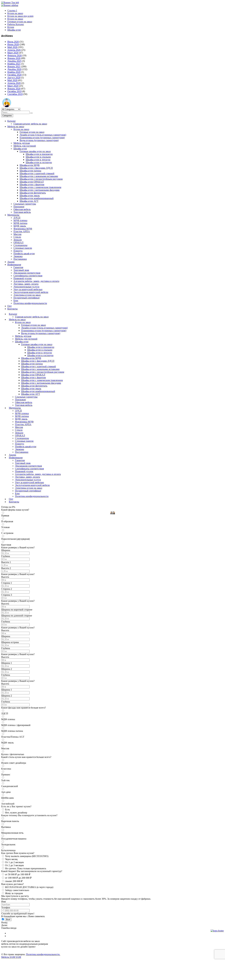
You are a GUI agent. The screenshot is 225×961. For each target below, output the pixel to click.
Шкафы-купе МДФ (30, 165)
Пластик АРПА (21, 231)
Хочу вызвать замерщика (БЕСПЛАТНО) (26, 856)
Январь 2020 (14, 88)
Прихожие (18, 206)
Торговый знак (21, 270)
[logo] (217, 940)
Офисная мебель (22, 209)
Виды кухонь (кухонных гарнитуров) (39, 140)
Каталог (11, 121)
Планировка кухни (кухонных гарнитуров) (42, 137)
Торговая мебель (22, 212)
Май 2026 (12, 47)
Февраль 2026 (14, 55)
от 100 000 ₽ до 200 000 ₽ (18, 877)
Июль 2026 (13, 41)
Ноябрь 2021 (14, 63)
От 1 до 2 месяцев (14, 862)
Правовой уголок (22, 278)
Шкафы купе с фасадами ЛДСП (36, 168)
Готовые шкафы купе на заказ (35, 151)
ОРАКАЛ (18, 242)
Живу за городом (14, 893)
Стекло (17, 237)
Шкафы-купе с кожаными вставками (39, 176)
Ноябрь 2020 (14, 72)
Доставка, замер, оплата (25, 284)
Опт (9, 306)
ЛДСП (16, 217)
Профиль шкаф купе (24, 253)
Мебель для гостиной (24, 146)
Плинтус (18, 250)
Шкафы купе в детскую (38, 159)
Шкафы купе (20, 148)
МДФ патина (20, 223)
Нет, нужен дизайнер (16, 812)
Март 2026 (12, 52)
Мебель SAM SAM (11, 957)
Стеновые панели (22, 248)
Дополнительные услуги (26, 286)
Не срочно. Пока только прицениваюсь (25, 868)
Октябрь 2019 (14, 91)
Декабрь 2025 (14, 61)
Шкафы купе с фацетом (32, 184)
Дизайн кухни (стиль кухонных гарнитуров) (43, 134)
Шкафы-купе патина (30, 170)
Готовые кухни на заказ (32, 132)
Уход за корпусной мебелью (27, 289)
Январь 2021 (14, 66)
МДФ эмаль (19, 226)
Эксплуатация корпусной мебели (30, 292)
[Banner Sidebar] (9, 5)
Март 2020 (12, 86)
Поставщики (20, 259)
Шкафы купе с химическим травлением (40, 187)
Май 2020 (12, 80)
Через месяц (11, 859)
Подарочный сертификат (26, 297)
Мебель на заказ (15, 126)
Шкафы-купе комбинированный (37, 198)
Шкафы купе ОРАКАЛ (32, 181)
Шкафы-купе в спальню (38, 157)
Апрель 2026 (14, 50)
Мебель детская (21, 143)
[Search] (31, 113)
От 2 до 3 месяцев (14, 865)
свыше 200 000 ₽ (13, 881)
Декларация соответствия (26, 273)
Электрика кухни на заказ (27, 295)
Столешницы (20, 245)
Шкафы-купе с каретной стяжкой (37, 173)
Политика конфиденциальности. (43, 954)
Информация (14, 264)
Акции (11, 262)
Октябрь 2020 (14, 74)
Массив (17, 234)
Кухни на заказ (21, 129)
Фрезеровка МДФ (22, 228)
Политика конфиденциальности (30, 303)
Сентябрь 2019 (15, 94)
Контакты (12, 308)
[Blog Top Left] (10, 2)
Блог (15, 300)
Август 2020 (13, 77)
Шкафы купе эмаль (30, 195)
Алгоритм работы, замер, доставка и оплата (36, 281)
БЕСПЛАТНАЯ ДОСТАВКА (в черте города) (29, 887)
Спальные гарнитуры (24, 204)
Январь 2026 (14, 58)
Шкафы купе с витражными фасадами (40, 190)
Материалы (13, 215)
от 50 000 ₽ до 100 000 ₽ (17, 874)
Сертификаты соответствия (27, 275)
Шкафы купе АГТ (29, 201)
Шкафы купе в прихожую (39, 154)
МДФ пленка (20, 220)
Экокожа (17, 256)
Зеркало (17, 239)
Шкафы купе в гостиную (39, 162)
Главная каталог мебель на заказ (30, 123)
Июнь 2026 (13, 44)
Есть (7, 809)
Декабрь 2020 (14, 69)
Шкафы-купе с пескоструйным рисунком (41, 179)
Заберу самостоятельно (17, 890)
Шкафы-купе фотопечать (33, 192)
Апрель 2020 (14, 83)
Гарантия (18, 267)
